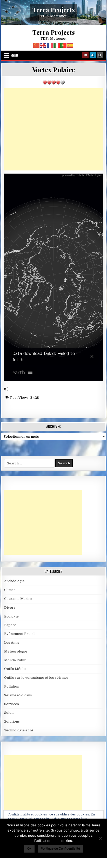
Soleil (9, 713)
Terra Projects (53, 9)
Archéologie (14, 581)
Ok (29, 848)
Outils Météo (15, 669)
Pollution (11, 686)
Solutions (12, 721)
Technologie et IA (18, 730)
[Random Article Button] (85, 55)
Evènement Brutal (19, 634)
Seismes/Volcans (18, 695)
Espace (10, 625)
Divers (10, 607)
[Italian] (57, 45)
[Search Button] (100, 55)
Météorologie (15, 651)
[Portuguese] (63, 45)
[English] (43, 45)
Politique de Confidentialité (60, 848)
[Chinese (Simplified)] (36, 45)
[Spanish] (70, 45)
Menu (14, 55)
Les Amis (11, 642)
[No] (100, 838)
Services (11, 704)
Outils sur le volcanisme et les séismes (36, 677)
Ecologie (11, 616)
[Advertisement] (53, 129)
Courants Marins (18, 599)
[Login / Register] (93, 55)
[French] (50, 45)
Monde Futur (15, 660)
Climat (9, 590)
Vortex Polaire (53, 69)
